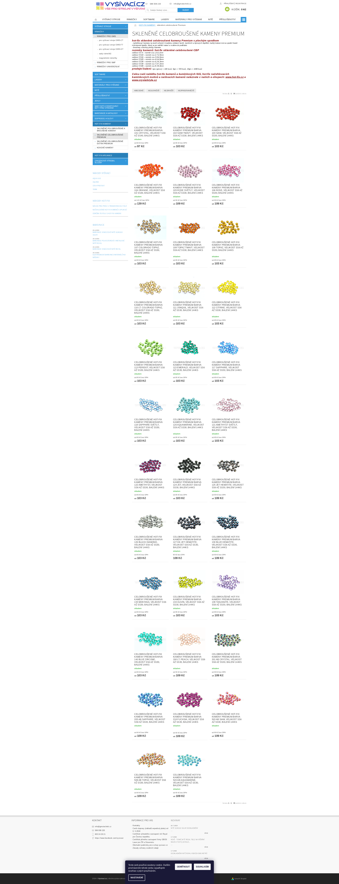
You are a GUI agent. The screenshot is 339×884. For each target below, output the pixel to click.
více (206, 833)
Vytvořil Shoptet (240, 879)
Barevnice (98, 225)
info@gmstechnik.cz (103, 827)
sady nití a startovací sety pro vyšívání (106, 107)
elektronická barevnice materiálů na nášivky (109, 256)
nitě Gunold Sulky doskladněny (184, 828)
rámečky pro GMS (106, 36)
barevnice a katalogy (106, 113)
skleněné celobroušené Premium (110, 136)
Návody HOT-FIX (101, 201)
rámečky (132, 19)
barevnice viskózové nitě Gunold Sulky (108, 233)
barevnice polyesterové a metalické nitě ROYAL (109, 242)
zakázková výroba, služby (105, 162)
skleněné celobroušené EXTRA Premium (110, 142)
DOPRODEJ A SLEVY (104, 118)
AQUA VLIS (97, 178)
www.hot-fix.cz (235, 77)
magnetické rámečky (108, 58)
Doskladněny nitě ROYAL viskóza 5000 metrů (189, 853)
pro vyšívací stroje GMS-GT (111, 49)
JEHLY (98, 101)
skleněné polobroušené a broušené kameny (111, 129)
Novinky (175, 820)
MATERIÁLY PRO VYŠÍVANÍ (188, 19)
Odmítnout (183, 867)
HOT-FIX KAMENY (103, 124)
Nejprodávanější (186, 91)
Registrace (241, 3)
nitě (210, 19)
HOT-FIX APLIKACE (103, 155)
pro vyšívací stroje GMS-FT (111, 45)
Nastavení (137, 877)
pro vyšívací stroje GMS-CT (111, 40)
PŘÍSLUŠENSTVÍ (227, 19)
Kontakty (136, 825)
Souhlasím (202, 867)
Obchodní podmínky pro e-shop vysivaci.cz (150, 845)
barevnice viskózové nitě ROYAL (107, 249)
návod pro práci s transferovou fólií (110, 206)
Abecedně (138, 91)
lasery (165, 19)
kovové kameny (105, 148)
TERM (95, 189)
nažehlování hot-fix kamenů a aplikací (110, 209)
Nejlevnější (153, 91)
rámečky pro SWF (106, 62)
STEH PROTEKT (99, 185)
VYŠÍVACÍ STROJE (111, 19)
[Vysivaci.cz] (120, 5)
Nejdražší (168, 91)
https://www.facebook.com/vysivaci (109, 838)
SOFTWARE (149, 19)
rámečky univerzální (108, 66)
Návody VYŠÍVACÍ (101, 173)
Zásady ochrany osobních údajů (145, 848)
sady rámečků (105, 54)
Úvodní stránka (96, 19)
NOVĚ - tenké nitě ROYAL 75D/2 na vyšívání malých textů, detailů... (187, 840)
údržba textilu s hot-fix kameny (107, 213)
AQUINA (96, 182)
